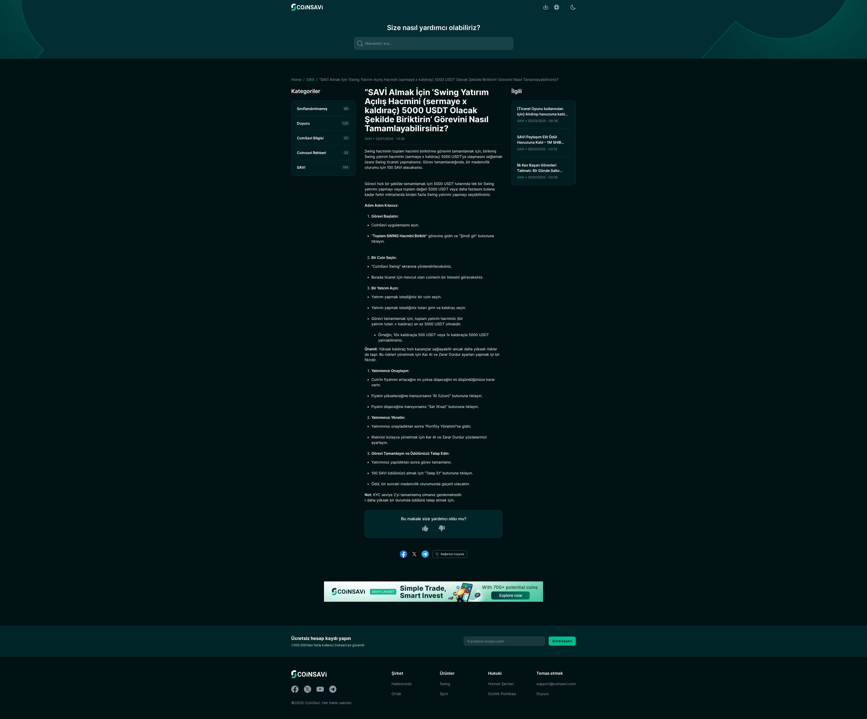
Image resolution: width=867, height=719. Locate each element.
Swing (445, 684)
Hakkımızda (402, 684)
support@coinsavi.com (556, 684)
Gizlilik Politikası (502, 693)
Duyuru (542, 693)
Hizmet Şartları (501, 684)
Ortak (396, 693)
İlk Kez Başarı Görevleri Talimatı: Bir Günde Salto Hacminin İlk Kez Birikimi (538, 170)
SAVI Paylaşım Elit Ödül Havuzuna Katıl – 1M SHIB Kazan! (539, 142)
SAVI (310, 79)
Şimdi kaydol (562, 641)
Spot (444, 693)
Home (296, 79)
